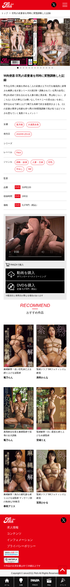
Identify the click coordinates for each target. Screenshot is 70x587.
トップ (4, 13)
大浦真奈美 (33, 124)
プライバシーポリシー (21, 546)
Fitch (18, 152)
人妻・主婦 (37, 162)
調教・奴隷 (21, 162)
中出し (19, 169)
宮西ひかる (42, 502)
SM (29, 169)
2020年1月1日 (23, 134)
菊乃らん (8, 377)
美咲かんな (42, 377)
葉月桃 (19, 124)
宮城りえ (41, 440)
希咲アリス (9, 506)
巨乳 (50, 162)
